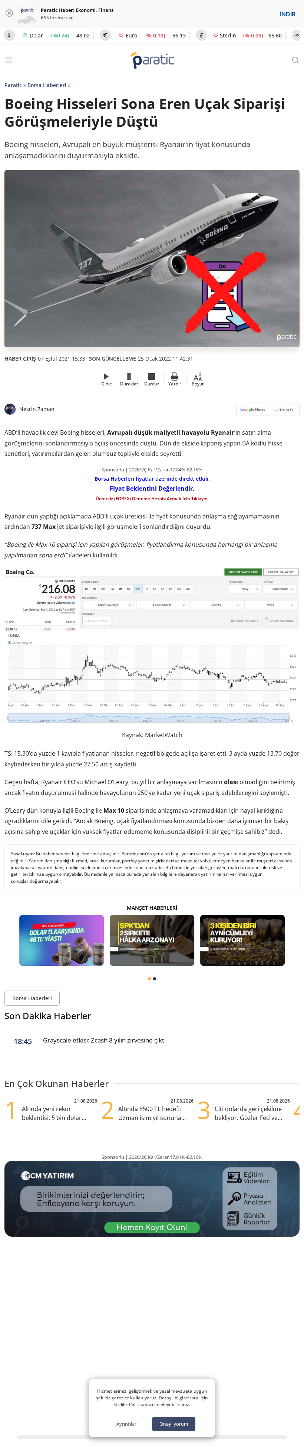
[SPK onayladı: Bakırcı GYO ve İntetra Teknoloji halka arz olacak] (152, 940)
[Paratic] (152, 61)
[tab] (149, 978)
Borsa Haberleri (46, 85)
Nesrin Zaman (36, 408)
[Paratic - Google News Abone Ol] (268, 412)
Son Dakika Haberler (47, 1016)
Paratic (13, 85)
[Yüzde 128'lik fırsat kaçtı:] (242, 940)
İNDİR (287, 14)
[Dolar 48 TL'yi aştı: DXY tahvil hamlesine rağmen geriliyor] (61, 940)
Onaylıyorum (173, 1424)
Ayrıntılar (126, 1423)
